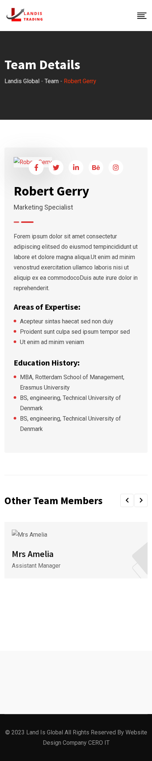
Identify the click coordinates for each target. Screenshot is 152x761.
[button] (127, 500)
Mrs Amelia (32, 554)
